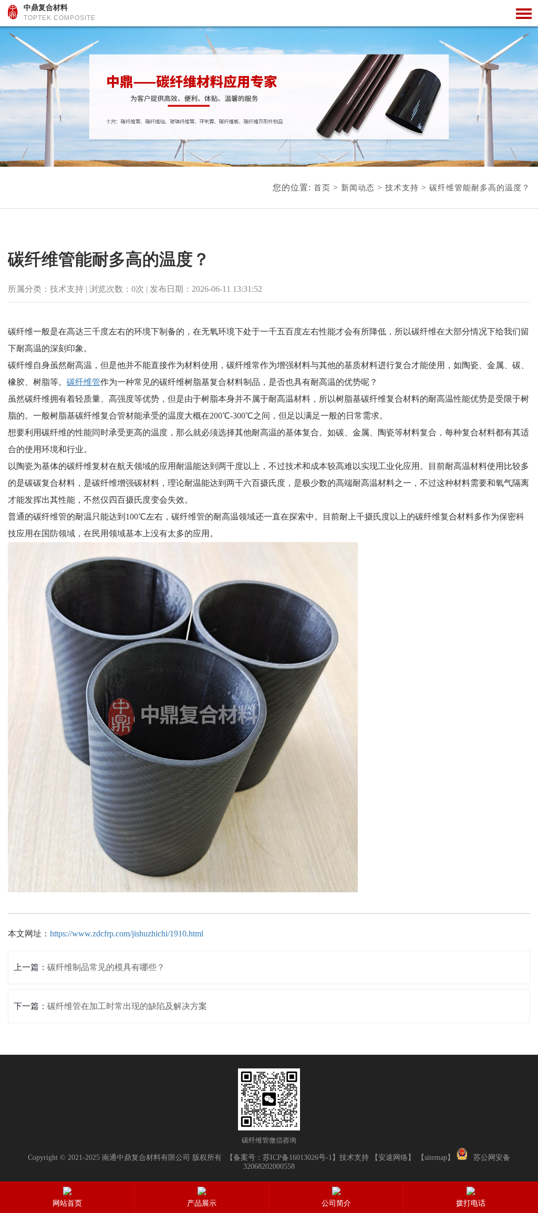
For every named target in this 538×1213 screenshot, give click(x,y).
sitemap (436, 1157)
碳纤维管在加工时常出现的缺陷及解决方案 (127, 1006)
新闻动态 (358, 188)
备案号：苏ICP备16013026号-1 (282, 1157)
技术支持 (402, 188)
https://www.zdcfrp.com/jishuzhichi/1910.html (126, 933)
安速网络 (393, 1157)
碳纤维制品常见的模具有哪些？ (106, 967)
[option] (269, 96)
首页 (322, 188)
